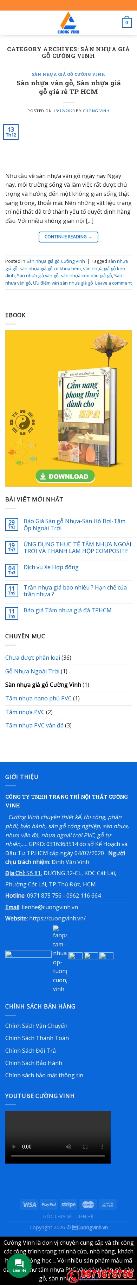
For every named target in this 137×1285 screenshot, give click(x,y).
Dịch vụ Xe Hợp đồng (51, 567)
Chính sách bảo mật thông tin (44, 1075)
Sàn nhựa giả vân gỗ (38, 275)
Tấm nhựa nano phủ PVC (38, 698)
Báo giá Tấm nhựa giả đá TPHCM (68, 610)
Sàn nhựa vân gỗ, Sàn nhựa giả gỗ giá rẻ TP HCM (69, 87)
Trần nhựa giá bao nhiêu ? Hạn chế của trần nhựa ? (75, 591)
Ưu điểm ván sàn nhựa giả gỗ (63, 283)
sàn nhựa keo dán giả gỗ (86, 275)
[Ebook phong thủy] (68, 408)
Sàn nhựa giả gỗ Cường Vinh (68, 74)
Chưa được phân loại (32, 657)
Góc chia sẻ (57, 1216)
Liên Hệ (85, 1216)
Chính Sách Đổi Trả (30, 1050)
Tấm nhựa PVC (25, 712)
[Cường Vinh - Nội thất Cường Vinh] (68, 23)
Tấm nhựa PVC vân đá (34, 725)
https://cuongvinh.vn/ (57, 918)
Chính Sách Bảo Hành (33, 1063)
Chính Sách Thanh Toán (37, 1038)
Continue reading (69, 237)
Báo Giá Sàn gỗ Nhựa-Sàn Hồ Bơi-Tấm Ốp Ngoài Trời (74, 524)
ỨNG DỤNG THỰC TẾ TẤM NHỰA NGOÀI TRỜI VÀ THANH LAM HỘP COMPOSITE (77, 547)
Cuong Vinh (96, 110)
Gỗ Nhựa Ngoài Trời (32, 671)
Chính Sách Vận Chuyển (36, 1026)
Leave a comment (113, 283)
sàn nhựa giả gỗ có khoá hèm (50, 268)
